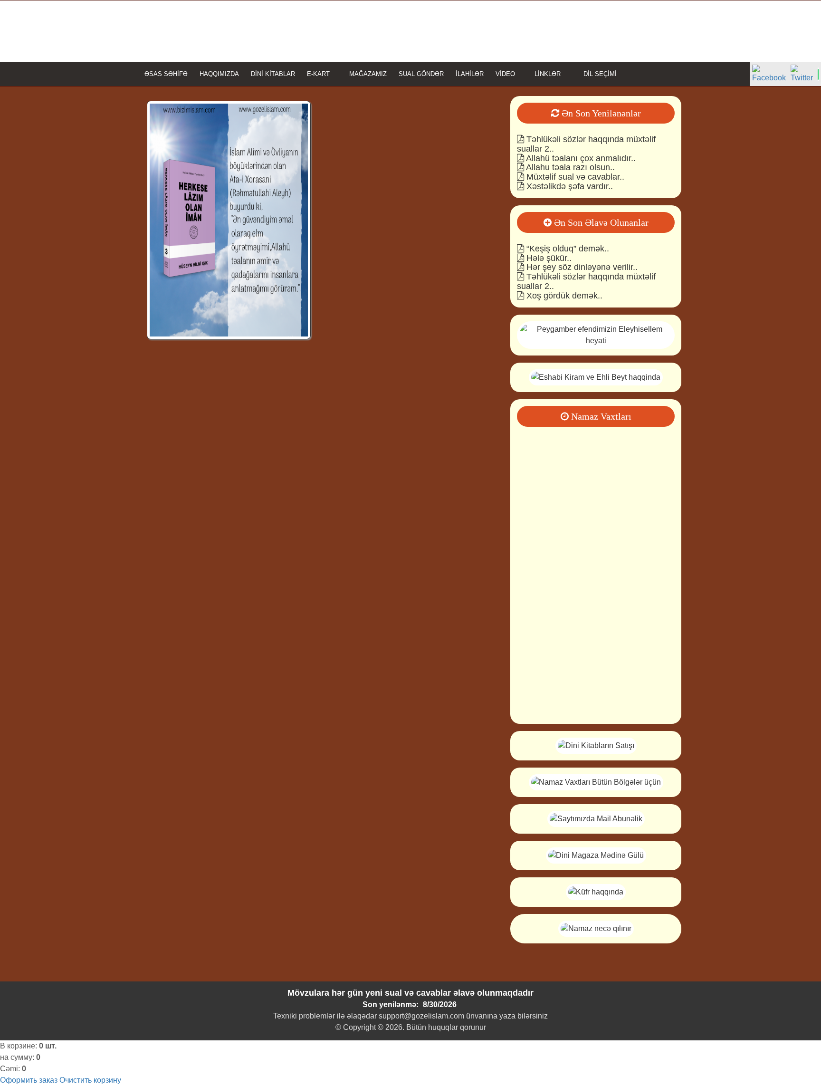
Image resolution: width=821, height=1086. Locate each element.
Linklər (548, 73)
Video (505, 73)
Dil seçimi (599, 73)
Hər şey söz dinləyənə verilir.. (581, 267)
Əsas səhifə (166, 73)
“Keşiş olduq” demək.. (566, 248)
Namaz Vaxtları (600, 416)
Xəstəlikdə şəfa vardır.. (568, 186)
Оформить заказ (28, 1080)
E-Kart (318, 73)
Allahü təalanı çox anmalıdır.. (580, 158)
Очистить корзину (90, 1080)
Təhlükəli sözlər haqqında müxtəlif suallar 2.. (586, 144)
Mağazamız (368, 73)
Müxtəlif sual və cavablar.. (574, 177)
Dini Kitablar (273, 73)
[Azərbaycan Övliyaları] (596, 377)
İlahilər (470, 73)
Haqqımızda (219, 73)
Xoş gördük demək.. (563, 295)
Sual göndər (421, 73)
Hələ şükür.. (548, 258)
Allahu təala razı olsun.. (569, 167)
